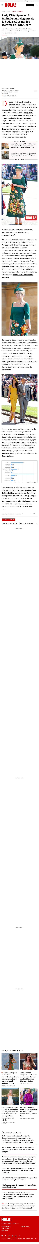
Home (3, 11)
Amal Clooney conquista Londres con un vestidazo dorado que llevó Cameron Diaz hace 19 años (28, 1076)
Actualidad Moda (17, 11)
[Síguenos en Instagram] (2, 1235)
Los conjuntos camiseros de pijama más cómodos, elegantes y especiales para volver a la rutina (23, 155)
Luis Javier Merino (8, 88)
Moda (8, 11)
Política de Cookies (23, 1239)
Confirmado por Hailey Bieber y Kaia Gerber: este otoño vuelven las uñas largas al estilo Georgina (18, 1170)
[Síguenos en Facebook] (6, 1235)
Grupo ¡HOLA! (25, 1226)
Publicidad (5, 1228)
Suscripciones (6, 1226)
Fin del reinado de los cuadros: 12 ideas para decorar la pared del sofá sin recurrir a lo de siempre (18, 1149)
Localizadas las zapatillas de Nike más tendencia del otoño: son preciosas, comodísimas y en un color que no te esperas (23, 146)
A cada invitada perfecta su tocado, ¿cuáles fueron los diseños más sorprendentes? (17, 232)
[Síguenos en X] (9, 1235)
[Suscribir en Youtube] (16, 1235)
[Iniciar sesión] (36, 5)
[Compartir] (36, 91)
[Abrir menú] (2, 5)
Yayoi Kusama (33, 1)
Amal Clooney (26, 523)
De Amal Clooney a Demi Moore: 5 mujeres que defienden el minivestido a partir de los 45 (28, 1111)
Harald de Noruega (14, 1)
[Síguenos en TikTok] (13, 1235)
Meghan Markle (10, 523)
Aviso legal (7, 1239)
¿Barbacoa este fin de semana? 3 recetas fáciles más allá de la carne (19, 1186)
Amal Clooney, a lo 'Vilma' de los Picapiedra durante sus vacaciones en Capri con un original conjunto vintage (10, 1077)
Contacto (5, 1230)
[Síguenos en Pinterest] (19, 1235)
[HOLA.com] (10, 5)
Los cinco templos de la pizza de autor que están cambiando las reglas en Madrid (19, 1178)
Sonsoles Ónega (24, 1)
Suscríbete (30, 5)
